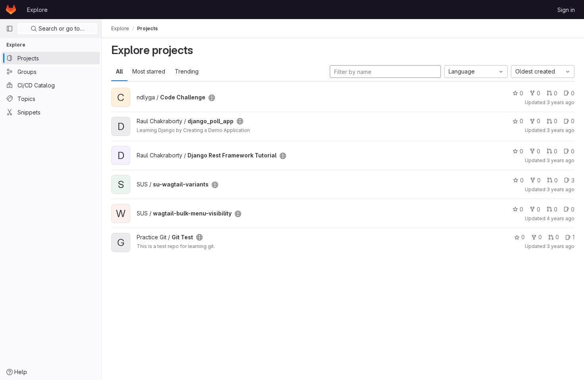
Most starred (148, 71)
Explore (37, 9)
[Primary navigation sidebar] (9, 28)
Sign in (566, 9)
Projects (147, 28)
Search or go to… (60, 28)
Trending (187, 71)
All (119, 71)
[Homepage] (10, 9)
